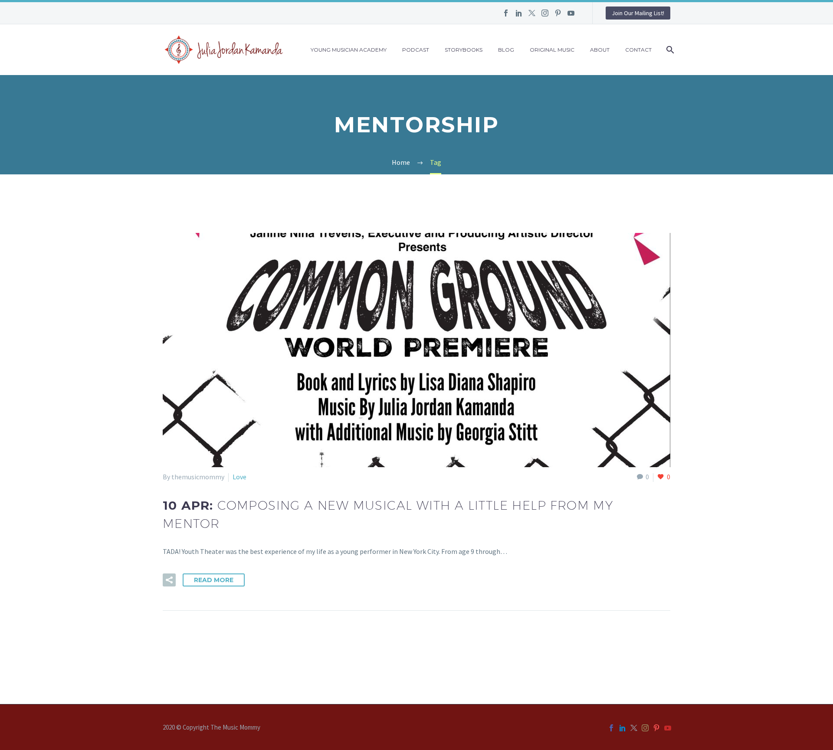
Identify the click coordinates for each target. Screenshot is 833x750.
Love (239, 476)
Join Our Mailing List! (638, 13)
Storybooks (463, 49)
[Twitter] (531, 13)
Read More (213, 580)
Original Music (552, 49)
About (600, 49)
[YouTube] (570, 13)
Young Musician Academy (349, 49)
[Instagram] (544, 13)
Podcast (415, 49)
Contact (638, 49)
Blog (506, 49)
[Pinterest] (557, 13)
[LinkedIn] (518, 13)
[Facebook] (505, 13)
